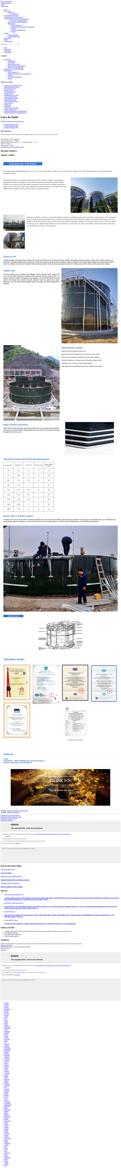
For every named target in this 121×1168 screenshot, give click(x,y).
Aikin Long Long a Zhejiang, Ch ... (14, 894)
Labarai (6, 33)
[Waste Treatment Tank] (8, 869)
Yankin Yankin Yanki (10, 100)
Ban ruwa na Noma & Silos (19, 20)
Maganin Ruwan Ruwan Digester (10, 815)
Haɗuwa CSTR (8, 93)
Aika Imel (3, 950)
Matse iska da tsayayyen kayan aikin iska (22, 27)
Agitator (13, 28)
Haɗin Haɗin (11, 23)
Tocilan (13, 31)
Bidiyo (6, 39)
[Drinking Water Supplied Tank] (10, 883)
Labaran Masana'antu (14, 36)
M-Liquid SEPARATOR (18, 30)
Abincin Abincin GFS (10, 109)
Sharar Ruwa (15, 15)
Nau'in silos (7, 106)
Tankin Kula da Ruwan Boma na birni (17, 810)
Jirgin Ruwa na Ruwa (7, 820)
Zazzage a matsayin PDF (17, 147)
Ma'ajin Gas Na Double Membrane (17, 22)
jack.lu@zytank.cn (13, 936)
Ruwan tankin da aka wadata (12, 887)
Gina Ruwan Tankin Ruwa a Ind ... (14, 903)
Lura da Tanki (8, 103)
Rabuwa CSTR (8, 90)
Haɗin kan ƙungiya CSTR (11, 87)
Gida (5, 9)
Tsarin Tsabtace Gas (17, 25)
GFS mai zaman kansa (10, 96)
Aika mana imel (5, 147)
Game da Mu (8, 38)
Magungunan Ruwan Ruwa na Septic (11, 817)
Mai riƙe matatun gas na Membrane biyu (15, 112)
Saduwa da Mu (8, 41)
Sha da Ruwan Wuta (17, 17)
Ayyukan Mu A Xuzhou (11, 920)
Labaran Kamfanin (13, 35)
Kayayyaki (7, 11)
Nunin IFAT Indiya (9, 911)
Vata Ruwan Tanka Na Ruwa (9, 818)
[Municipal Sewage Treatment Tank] (11, 876)
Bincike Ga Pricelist (6, 945)
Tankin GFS (11, 12)
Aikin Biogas (15, 14)
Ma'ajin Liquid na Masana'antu (20, 19)
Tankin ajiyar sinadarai (13, 812)
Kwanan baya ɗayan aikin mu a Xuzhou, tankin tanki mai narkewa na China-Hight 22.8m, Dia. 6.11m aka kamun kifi (40, 923)
